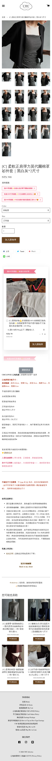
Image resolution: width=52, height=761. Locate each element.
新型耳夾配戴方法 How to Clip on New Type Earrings (26, 720)
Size (3, 216)
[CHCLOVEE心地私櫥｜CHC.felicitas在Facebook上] (19, 743)
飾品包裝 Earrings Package (26, 717)
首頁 (3, 17)
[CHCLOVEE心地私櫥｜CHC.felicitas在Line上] (32, 743)
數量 (4, 226)
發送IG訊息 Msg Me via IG (26, 727)
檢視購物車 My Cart (26, 708)
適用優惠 (5, 182)
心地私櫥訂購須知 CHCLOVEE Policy (26, 711)
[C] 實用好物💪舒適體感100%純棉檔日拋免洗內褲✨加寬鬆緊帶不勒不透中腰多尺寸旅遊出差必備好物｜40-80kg (27, 323)
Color (4, 206)
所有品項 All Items (26, 705)
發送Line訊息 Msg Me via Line (26, 730)
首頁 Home (26, 702)
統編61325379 (26, 756)
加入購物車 (37, 344)
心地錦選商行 (15, 756)
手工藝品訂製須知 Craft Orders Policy (26, 714)
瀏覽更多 (26, 370)
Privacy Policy (37, 756)
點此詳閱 (9, 553)
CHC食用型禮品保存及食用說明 (26, 724)
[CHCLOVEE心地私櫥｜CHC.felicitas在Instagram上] (26, 743)
